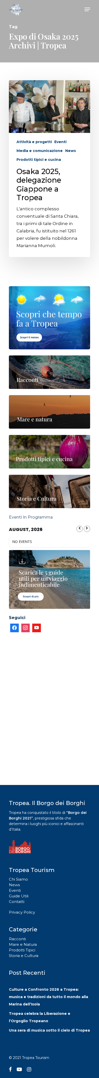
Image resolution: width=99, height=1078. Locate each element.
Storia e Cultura (23, 955)
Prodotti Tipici (22, 950)
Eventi (60, 142)
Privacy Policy (22, 912)
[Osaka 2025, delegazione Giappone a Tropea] (49, 168)
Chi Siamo (18, 879)
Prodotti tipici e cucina (38, 159)
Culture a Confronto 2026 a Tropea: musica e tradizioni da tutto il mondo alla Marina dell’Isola (48, 996)
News (70, 150)
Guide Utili (18, 896)
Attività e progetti (34, 142)
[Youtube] (36, 628)
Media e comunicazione (39, 150)
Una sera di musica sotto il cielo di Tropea (49, 1030)
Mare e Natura (23, 944)
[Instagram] (25, 628)
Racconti (17, 938)
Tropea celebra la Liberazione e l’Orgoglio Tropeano (39, 1017)
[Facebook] (14, 628)
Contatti (16, 901)
